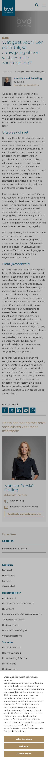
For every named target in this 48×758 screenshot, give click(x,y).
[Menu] (44, 5)
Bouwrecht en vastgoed (15, 630)
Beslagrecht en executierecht (18, 603)
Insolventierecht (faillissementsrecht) (22, 614)
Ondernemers (9, 669)
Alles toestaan (24, 739)
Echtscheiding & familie (14, 548)
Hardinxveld (8, 575)
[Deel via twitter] (12, 410)
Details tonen (24, 753)
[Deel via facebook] (5, 410)
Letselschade (9, 663)
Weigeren (24, 746)
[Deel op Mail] (26, 410)
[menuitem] (4, 72)
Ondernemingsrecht (13, 619)
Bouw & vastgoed (11, 653)
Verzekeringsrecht (12, 636)
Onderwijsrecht (10, 625)
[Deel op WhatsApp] (32, 410)
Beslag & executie (11, 647)
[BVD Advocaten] (8, 8)
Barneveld (7, 570)
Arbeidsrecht (9, 598)
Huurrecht (8, 609)
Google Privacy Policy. (15, 731)
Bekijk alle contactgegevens (24, 514)
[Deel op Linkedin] (19, 410)
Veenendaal (8, 586)
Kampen (6, 581)
